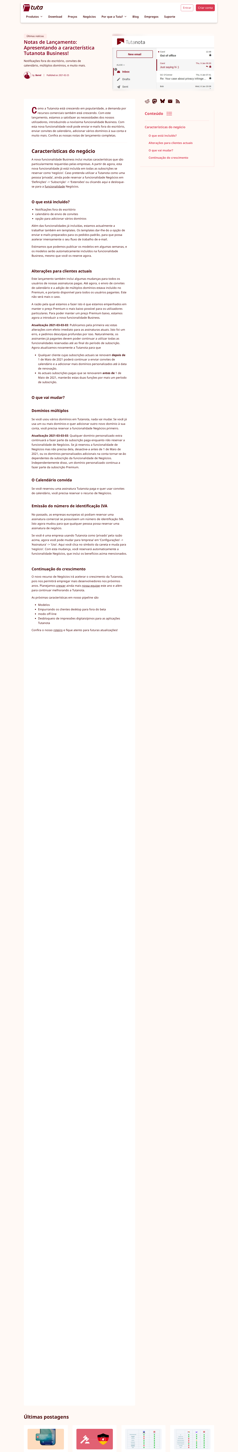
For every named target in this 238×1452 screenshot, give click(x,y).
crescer (61, 586)
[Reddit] (147, 101)
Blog (135, 16)
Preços (72, 16)
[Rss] (177, 101)
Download (55, 16)
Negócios (89, 16)
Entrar (187, 8)
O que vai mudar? (161, 150)
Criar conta (205, 8)
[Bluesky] (162, 101)
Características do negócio (165, 127)
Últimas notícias (35, 36)
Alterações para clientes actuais (171, 143)
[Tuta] (33, 7)
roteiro (58, 630)
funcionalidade (55, 186)
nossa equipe (91, 586)
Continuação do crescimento (168, 157)
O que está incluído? (162, 135)
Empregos (151, 16)
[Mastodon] (154, 101)
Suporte (169, 16)
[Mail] (170, 101)
